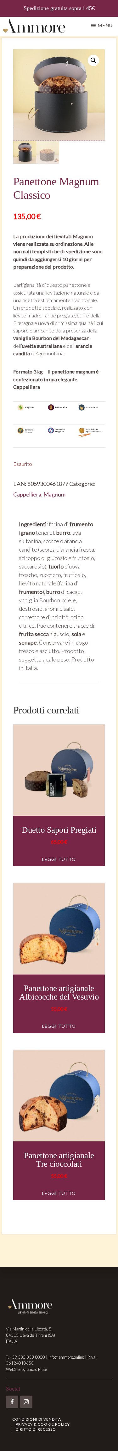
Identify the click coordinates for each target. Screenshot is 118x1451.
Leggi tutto (59, 859)
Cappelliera (27, 494)
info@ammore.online (66, 1357)
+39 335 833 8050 (27, 1357)
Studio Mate (36, 1369)
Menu (105, 25)
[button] (93, 60)
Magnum (54, 494)
